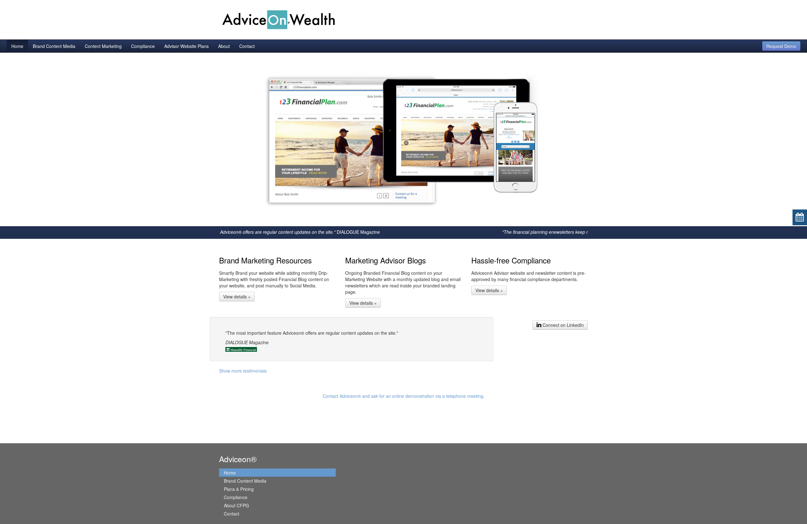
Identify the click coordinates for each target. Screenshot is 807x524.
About (224, 46)
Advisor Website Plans (186, 46)
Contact (247, 46)
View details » (237, 296)
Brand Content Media (54, 46)
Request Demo (781, 46)
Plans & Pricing (239, 489)
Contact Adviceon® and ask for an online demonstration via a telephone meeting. (404, 396)
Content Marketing (103, 46)
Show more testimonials (243, 371)
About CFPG (236, 505)
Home (17, 46)
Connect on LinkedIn (562, 325)
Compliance (143, 46)
